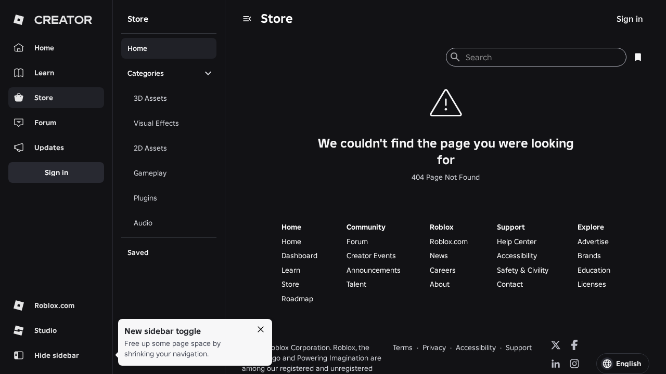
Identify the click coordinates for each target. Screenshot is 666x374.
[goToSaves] (637, 57)
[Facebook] (574, 345)
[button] (622, 363)
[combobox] (542, 57)
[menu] (247, 18)
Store (277, 18)
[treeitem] (168, 48)
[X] (555, 345)
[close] (260, 329)
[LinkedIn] (555, 363)
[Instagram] (574, 363)
